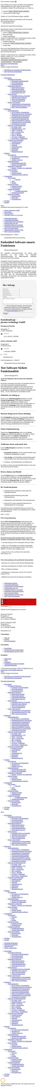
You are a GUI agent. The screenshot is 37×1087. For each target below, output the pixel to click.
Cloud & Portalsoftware (18, 838)
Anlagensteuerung (16, 884)
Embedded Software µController (13, 225)
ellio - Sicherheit (16, 871)
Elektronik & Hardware (14, 823)
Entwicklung (8, 648)
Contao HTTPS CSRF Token (11, 13)
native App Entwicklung (11, 228)
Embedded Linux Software (19, 835)
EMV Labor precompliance (12, 231)
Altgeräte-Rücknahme (10, 665)
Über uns (7, 638)
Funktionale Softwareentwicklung (14, 226)
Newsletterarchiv (16, 936)
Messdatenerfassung (17, 889)
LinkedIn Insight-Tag (9, 41)
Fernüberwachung (16, 879)
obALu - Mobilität (16, 872)
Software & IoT (12, 831)
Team (13, 918)
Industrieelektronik (13, 899)
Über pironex (11, 915)
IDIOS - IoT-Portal (16, 867)
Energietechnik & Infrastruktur (20, 854)
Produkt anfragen (16, 910)
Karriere (6, 639)
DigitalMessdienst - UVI (18, 866)
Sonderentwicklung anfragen (19, 912)
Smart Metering (15, 881)
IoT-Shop (7, 938)
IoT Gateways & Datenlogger (19, 894)
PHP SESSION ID (8, 23)
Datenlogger (14, 886)
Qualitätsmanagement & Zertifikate (14, 663)
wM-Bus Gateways (17, 897)
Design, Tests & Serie (14, 840)
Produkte (6, 890)
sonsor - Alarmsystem (17, 869)
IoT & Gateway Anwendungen (20, 849)
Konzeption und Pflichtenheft (19, 818)
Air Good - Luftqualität (18, 874)
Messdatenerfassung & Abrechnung (21, 851)
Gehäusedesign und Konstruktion (13, 221)
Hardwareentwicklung (17, 826)
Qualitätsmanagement (17, 928)
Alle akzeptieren (17, 62)
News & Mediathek (9, 641)
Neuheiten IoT (15, 895)
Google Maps (7, 45)
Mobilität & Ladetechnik (15, 904)
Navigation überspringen (8, 74)
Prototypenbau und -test (11, 223)
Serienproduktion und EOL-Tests (13, 230)
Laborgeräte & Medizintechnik (20, 856)
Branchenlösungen (13, 848)
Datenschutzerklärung (12, 310)
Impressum (4, 63)
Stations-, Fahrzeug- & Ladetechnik (21, 905)
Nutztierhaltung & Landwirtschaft (21, 859)
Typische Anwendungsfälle (15, 877)
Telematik (14, 882)
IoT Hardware (12, 892)
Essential (5, 11)
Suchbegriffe (4, 606)
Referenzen (7, 846)
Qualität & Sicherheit (14, 927)
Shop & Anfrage (12, 907)
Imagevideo (14, 935)
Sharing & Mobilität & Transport (20, 858)
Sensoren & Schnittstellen (18, 902)
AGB (8, 63)
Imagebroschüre (16, 933)
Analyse (5, 32)
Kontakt (13, 670)
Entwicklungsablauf (17, 820)
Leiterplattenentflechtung (11, 220)
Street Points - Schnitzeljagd (19, 876)
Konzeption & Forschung (18, 861)
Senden (6, 313)
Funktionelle (6, 43)
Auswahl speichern (6, 62)
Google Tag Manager (9, 36)
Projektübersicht (16, 925)
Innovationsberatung (17, 822)
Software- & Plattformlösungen (17, 863)
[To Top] (3, 1082)
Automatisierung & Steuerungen (20, 853)
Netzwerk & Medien (14, 931)
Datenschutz (14, 63)
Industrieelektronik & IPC (18, 900)
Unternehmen (8, 913)
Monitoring (14, 887)
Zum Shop (14, 908)
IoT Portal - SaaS (16, 864)
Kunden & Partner (13, 922)
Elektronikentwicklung (10, 218)
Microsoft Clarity (8, 34)
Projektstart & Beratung (14, 817)
